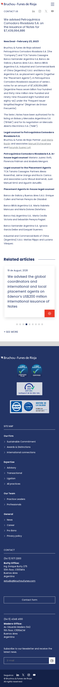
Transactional (14, 473)
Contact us (11, 11)
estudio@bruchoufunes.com (19, 580)
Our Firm (9, 436)
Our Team (9, 493)
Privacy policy (14, 535)
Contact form (29, 599)
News (10, 519)
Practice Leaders (16, 499)
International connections (21, 452)
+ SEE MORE (11, 332)
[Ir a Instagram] (27, 675)
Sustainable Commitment (21, 441)
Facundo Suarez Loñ (20, 147)
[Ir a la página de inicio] (18, 358)
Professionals (14, 504)
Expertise (9, 462)
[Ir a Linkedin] (16, 675)
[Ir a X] (21, 675)
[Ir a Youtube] (32, 675)
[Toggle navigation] (52, 4)
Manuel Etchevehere (39, 143)
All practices (13, 483)
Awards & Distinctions (19, 447)
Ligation (11, 478)
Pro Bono (12, 530)
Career (10, 525)
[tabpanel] (29, 291)
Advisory (11, 467)
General (8, 514)
